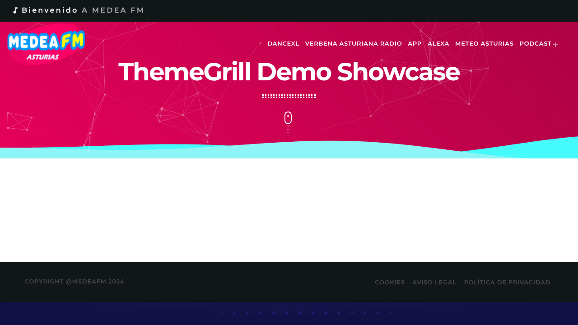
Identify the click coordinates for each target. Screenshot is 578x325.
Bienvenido (78, 10)
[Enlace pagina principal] (52, 44)
